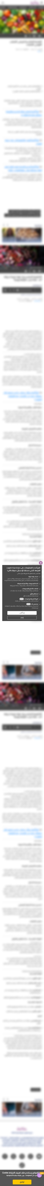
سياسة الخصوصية (12, 1175)
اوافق (22, 1182)
